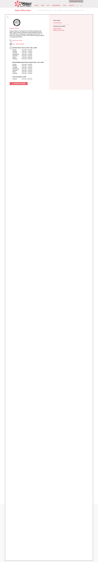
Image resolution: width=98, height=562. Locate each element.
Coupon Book (57, 22)
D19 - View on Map (18, 44)
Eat (48, 5)
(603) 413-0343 (17, 40)
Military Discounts (58, 30)
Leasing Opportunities (76, 1)
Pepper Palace (14, 28)
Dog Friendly (57, 28)
